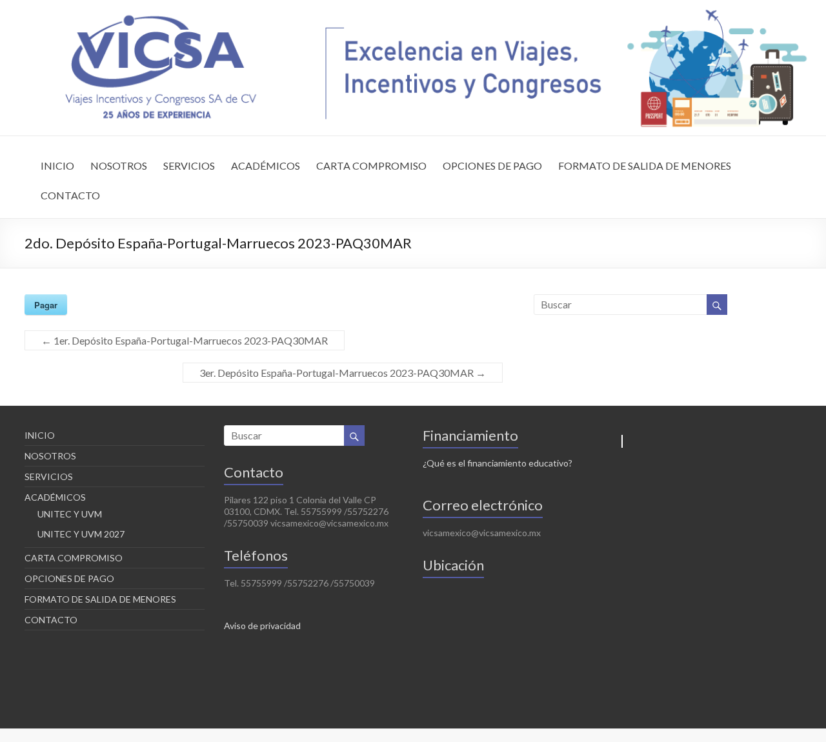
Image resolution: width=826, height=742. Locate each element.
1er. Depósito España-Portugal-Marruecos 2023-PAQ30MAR (184, 340)
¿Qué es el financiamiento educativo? (497, 462)
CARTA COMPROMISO (371, 165)
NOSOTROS (118, 165)
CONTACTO (70, 195)
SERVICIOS (189, 165)
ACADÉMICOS (265, 165)
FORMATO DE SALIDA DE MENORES (644, 165)
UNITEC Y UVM (69, 513)
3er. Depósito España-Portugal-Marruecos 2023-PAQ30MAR (342, 372)
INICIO (57, 165)
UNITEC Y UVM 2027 (81, 533)
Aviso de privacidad (262, 625)
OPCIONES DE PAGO (492, 165)
